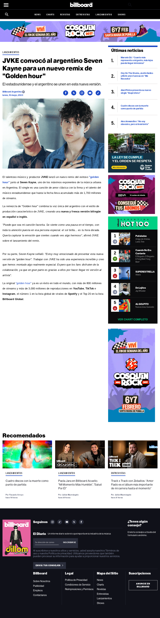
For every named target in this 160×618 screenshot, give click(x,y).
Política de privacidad (60, 553)
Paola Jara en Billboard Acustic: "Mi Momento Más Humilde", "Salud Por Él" (80, 484)
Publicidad (38, 585)
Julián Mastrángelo (70, 495)
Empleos (38, 590)
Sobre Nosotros (41, 581)
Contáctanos (40, 595)
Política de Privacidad (76, 579)
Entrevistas (83, 14)
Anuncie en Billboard (143, 585)
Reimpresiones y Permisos (79, 589)
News (38, 14)
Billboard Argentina (12, 91)
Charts (50, 14)
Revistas (65, 14)
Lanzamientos (104, 14)
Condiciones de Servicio (77, 584)
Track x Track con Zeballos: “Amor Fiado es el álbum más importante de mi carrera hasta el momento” (132, 484)
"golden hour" (23, 283)
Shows (121, 14)
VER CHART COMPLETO (133, 319)
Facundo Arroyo (16, 495)
